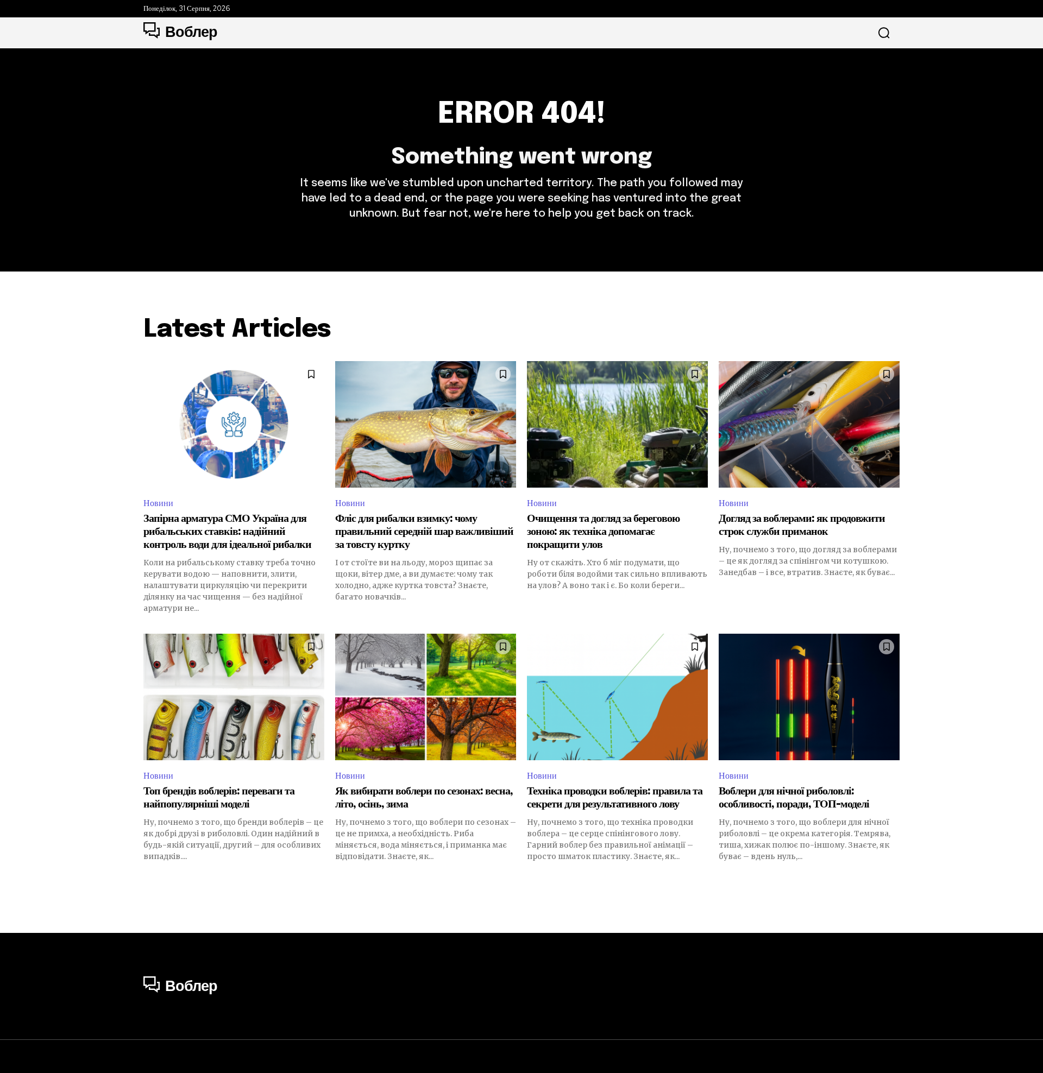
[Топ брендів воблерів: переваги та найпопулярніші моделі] (233, 697)
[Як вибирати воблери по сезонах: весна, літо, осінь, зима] (425, 697)
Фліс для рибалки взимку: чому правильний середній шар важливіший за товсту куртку (424, 532)
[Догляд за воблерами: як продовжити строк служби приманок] (809, 424)
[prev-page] (150, 881)
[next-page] (893, 881)
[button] (884, 33)
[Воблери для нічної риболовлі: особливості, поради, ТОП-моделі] (809, 697)
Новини (158, 503)
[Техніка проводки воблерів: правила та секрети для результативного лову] (617, 697)
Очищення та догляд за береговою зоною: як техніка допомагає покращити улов (603, 532)
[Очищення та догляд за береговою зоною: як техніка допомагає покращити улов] (617, 424)
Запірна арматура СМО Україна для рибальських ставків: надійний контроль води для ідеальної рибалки (227, 532)
